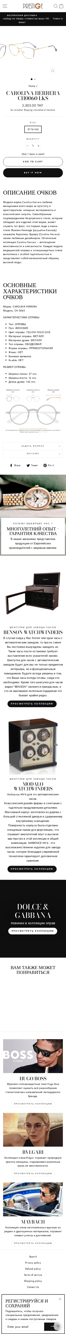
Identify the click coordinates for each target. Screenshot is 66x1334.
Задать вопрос (33, 446)
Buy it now (33, 172)
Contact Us (33, 1287)
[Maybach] (33, 1199)
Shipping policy (33, 1281)
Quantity (33, 139)
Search (33, 1256)
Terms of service (33, 1275)
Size (33, 122)
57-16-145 (32, 129)
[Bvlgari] (33, 1130)
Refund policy (33, 1269)
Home (32, 86)
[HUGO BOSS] (33, 1056)
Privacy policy (33, 1262)
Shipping (28, 109)
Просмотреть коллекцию (32, 703)
